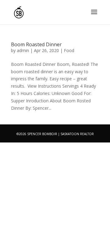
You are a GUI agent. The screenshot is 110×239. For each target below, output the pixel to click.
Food (69, 50)
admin (23, 50)
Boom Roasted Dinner (36, 44)
